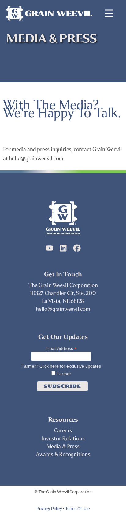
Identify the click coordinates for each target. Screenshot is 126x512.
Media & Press (62, 446)
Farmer (63, 373)
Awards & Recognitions (63, 454)
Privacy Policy (49, 508)
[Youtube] (49, 248)
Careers (63, 430)
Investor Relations (62, 438)
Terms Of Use (77, 508)
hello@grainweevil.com (63, 309)
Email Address (61, 348)
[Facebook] (77, 248)
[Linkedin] (63, 248)
